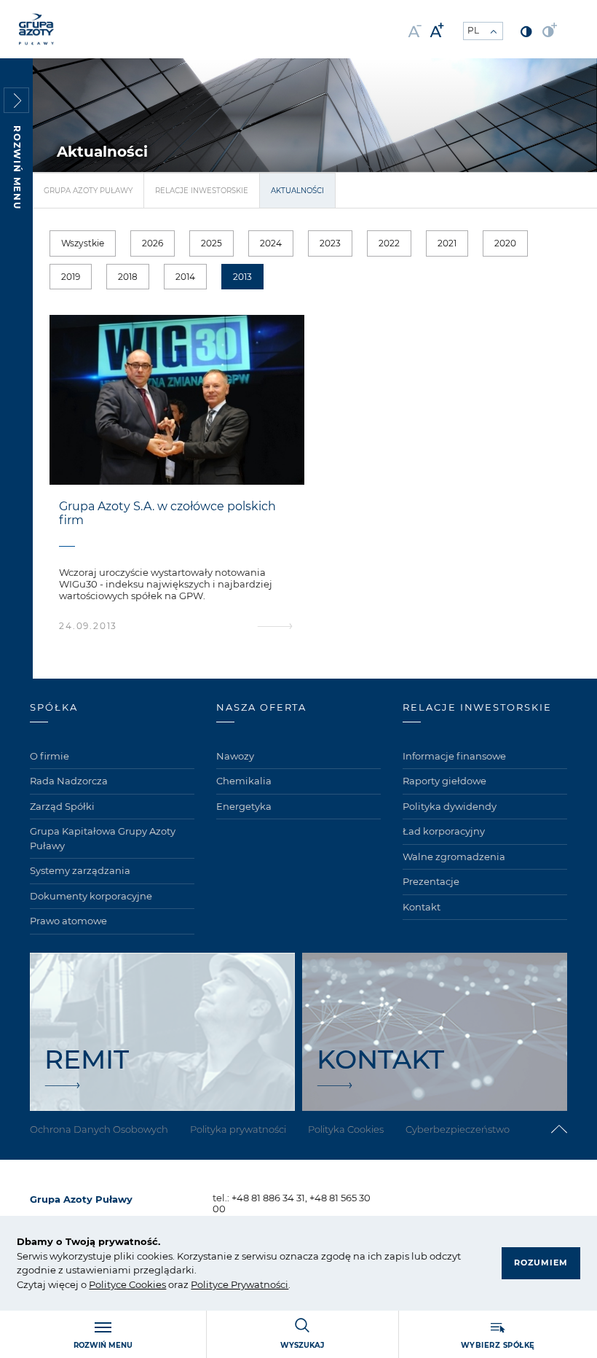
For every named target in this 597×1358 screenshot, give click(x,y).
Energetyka (244, 806)
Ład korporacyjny (444, 831)
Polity (102, 1284)
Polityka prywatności (238, 1129)
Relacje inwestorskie (201, 190)
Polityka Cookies (346, 1129)
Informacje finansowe (454, 756)
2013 (242, 276)
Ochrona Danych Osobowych (99, 1129)
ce (121, 1284)
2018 (128, 276)
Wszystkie (82, 243)
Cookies (146, 1284)
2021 (447, 243)
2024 (271, 243)
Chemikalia (244, 781)
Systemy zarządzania (80, 870)
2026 (152, 243)
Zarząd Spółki (62, 806)
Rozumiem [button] (541, 1262)
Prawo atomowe (68, 920)
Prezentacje (431, 881)
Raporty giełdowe (444, 781)
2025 (211, 243)
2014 (185, 276)
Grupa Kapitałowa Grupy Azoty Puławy (102, 838)
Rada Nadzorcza (69, 781)
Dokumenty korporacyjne (91, 896)
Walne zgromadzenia (454, 856)
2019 (70, 276)
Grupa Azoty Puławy (88, 190)
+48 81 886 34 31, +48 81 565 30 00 (292, 1203)
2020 (505, 243)
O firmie (49, 756)
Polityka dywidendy (450, 806)
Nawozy (235, 756)
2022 (389, 243)
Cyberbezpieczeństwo (458, 1129)
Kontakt (421, 907)
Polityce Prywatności (239, 1284)
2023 (330, 243)
